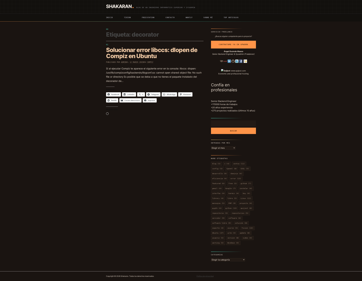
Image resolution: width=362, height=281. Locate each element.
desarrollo (219, 174)
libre (232, 198)
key (246, 193)
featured (218, 183)
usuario (218, 238)
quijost (246, 208)
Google (230, 188)
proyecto (246, 203)
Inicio (109, 18)
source (233, 228)
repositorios (240, 213)
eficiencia (219, 179)
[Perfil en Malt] (225, 61)
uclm (232, 233)
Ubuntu (218, 233)
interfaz (218, 193)
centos (239, 164)
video (247, 238)
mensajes (218, 203)
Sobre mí (208, 18)
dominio (236, 174)
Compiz (150, 62)
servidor (218, 218)
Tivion (127, 18)
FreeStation (148, 18)
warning (218, 243)
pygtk (217, 208)
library (218, 198)
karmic (234, 193)
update (245, 233)
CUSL (245, 169)
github (246, 183)
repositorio (220, 213)
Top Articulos (231, 18)
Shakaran (119, 6)
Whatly (189, 18)
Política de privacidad (205, 276)
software (235, 218)
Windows (233, 243)
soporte (218, 228)
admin (123, 62)
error (236, 179)
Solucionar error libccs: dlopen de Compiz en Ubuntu (151, 52)
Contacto (170, 18)
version (233, 238)
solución (241, 223)
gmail (217, 188)
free (233, 183)
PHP (232, 203)
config (217, 169)
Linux (246, 198)
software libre (221, 223)
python (231, 208)
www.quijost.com (238, 71)
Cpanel (232, 169)
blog (216, 164)
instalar (246, 188)
